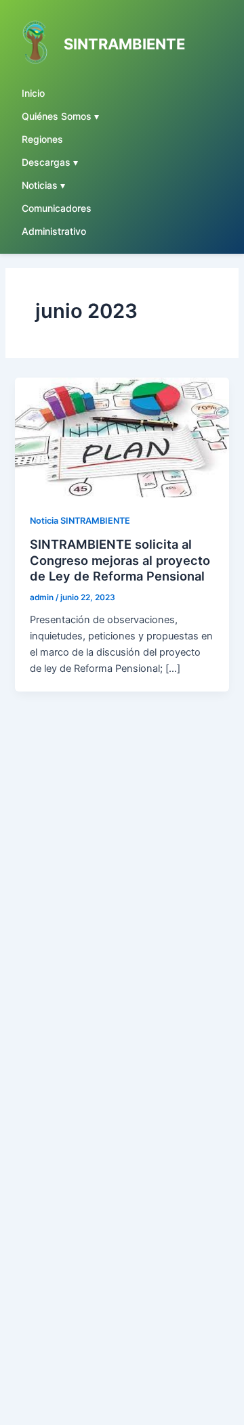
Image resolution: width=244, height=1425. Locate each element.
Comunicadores (57, 208)
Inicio (33, 93)
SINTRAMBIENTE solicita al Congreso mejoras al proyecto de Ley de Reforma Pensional (120, 560)
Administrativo (54, 231)
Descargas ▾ (50, 162)
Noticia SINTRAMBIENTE (80, 521)
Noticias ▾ (43, 185)
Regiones (42, 139)
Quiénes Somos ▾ (60, 116)
